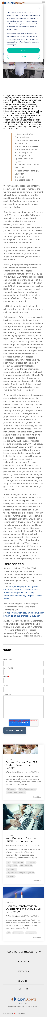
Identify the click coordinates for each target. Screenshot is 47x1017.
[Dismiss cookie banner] (39, 8)
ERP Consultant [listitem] (26, 866)
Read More (37, 797)
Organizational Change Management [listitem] (20, 873)
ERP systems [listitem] (11, 869)
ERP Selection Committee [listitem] (16, 793)
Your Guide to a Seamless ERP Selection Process (22, 840)
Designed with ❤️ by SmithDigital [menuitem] (14, 1013)
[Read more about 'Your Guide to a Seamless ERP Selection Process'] (23, 817)
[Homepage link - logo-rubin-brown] (23, 999)
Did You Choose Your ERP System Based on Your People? (21, 765)
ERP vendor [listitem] (31, 862)
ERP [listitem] (8, 862)
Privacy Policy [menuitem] (23, 1003)
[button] (43, 2)
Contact (22, 981)
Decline (23, 56)
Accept (23, 50)
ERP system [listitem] (11, 789)
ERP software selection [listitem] (27, 789)
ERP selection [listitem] (18, 862)
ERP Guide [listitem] (10, 876)
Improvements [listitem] (31, 933)
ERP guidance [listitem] (12, 866)
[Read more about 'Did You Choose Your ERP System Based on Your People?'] (23, 749)
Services (22, 971)
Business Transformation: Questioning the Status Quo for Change (23, 908)
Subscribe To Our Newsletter (22, 952)
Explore (22, 961)
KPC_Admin (11, 772)
